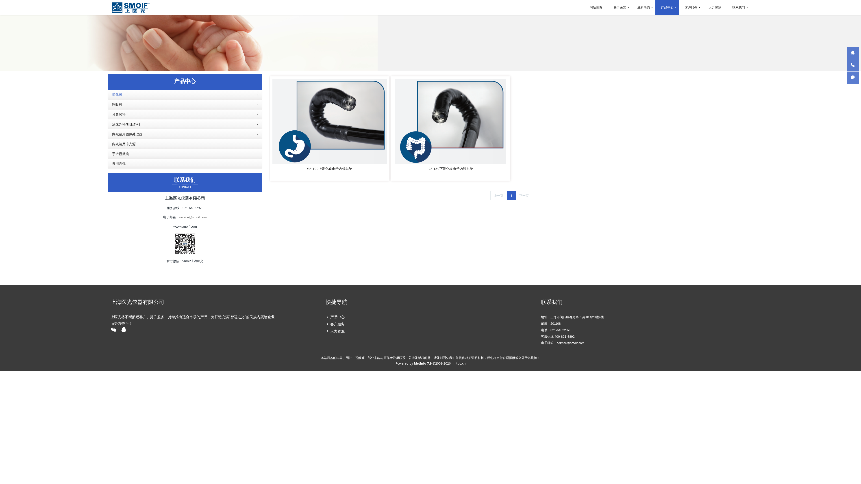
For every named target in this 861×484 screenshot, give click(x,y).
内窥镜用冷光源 (124, 144)
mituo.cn (459, 363)
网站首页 (596, 7)
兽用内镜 (119, 163)
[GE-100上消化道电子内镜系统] (329, 121)
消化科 (117, 94)
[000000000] (853, 53)
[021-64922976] (853, 65)
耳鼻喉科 (119, 114)
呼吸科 (117, 104)
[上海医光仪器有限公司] (130, 7)
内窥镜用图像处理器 (127, 134)
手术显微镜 (120, 153)
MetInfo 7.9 (423, 363)
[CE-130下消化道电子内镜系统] (451, 121)
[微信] (853, 78)
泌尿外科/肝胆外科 (126, 124)
